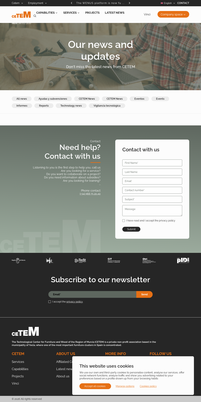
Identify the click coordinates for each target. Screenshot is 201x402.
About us (62, 376)
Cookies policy (148, 386)
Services (70, 12)
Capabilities (45, 12)
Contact (183, 3)
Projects (92, 12)
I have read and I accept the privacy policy (150, 220)
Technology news (71, 105)
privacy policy (74, 301)
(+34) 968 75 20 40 (90, 193)
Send (144, 294)
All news (21, 98)
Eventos (139, 98)
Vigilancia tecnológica (107, 105)
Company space (172, 14)
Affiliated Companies (71, 362)
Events (160, 98)
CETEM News (87, 98)
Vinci (147, 14)
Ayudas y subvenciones (53, 98)
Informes (21, 105)
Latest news (114, 12)
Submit (131, 229)
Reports (44, 105)
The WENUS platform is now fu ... (100, 3)
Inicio (14, 23)
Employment (36, 3)
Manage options (125, 386)
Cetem (16, 3)
